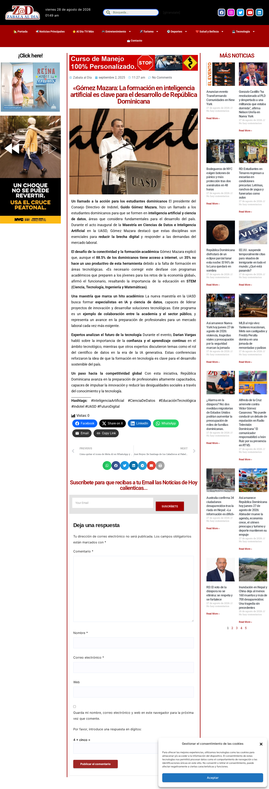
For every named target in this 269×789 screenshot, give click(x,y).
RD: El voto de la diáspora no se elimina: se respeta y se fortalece (219, 593)
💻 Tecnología (241, 31)
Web (76, 682)
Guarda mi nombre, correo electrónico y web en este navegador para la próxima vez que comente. (133, 715)
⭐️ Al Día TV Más (83, 31)
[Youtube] (250, 12)
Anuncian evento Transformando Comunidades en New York (220, 98)
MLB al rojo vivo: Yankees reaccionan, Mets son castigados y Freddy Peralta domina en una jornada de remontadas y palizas (253, 335)
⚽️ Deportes (174, 31)
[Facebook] (221, 12)
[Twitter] (240, 12)
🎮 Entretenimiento (114, 31)
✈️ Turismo (146, 31)
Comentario (83, 551)
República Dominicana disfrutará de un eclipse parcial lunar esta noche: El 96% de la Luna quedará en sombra (220, 260)
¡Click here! (30, 55)
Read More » (213, 118)
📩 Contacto (134, 40)
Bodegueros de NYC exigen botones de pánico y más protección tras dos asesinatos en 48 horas (219, 179)
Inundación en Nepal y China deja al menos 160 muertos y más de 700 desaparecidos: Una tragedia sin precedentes (253, 597)
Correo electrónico (88, 657)
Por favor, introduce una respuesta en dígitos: (107, 729)
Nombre (80, 633)
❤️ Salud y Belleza (207, 31)
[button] (261, 744)
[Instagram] (231, 12)
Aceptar (213, 778)
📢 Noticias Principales (50, 31)
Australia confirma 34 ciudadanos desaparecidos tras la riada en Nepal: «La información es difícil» (220, 506)
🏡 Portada (21, 31)
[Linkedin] (259, 12)
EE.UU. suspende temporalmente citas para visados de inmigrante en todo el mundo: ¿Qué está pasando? (252, 260)
